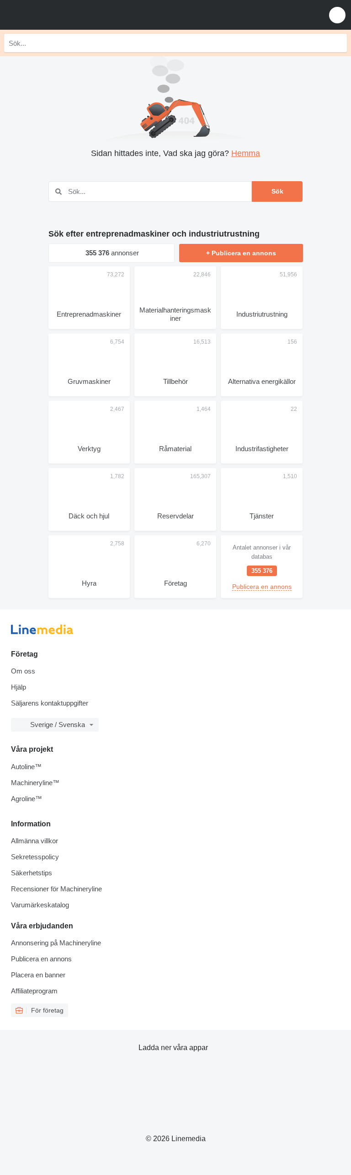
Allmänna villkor (34, 841)
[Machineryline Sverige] (63, 15)
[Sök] (338, 43)
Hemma (245, 153)
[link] (262, 566)
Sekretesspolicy (35, 857)
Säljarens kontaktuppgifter (49, 703)
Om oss (23, 671)
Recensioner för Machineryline (56, 889)
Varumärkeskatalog (40, 905)
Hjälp (18, 687)
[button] (337, 15)
